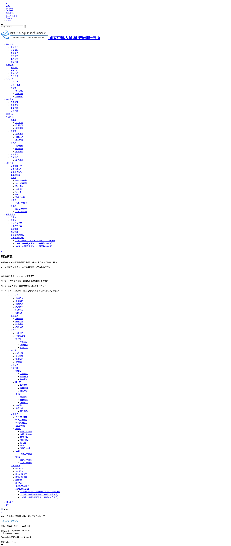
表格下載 (14, 157)
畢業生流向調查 (17, 238)
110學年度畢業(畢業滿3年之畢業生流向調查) (34, 243)
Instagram (9, 8)
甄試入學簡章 (21, 209)
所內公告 (9, 79)
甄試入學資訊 (21, 181)
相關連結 (19, 97)
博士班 (13, 120)
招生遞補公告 (16, 172)
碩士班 (13, 131)
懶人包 (18, 192)
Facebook (9, 10)
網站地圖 (9, 502)
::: (6, 3)
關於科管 (9, 44)
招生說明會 (15, 175)
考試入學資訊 (21, 183)
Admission (10, 18)
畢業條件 (19, 123)
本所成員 (9, 65)
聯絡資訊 (9, 13)
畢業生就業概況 (17, 235)
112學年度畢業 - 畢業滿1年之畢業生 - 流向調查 (35, 241)
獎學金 (13, 88)
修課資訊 (9, 117)
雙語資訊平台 (11, 16)
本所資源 (19, 94)
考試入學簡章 (21, 212)
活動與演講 (15, 85)
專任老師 (14, 68)
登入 (8, 505)
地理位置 (14, 59)
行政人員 (14, 76)
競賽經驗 (14, 111)
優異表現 (9, 99)
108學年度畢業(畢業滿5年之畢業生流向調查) (34, 246)
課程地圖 (19, 128)
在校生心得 (20, 197)
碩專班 (13, 143)
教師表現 (14, 102)
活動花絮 (9, 114)
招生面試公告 (16, 169)
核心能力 (14, 56)
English (9, 20)
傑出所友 (14, 217)
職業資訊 (14, 229)
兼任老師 (14, 70)
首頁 (8, 6)
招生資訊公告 (16, 166)
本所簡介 (14, 47)
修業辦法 (19, 125)
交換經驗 (14, 108)
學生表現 (14, 105)
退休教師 (14, 73)
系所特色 (14, 53)
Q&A (17, 194)
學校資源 (19, 91)
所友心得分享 (16, 223)
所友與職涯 (10, 215)
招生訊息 (9, 163)
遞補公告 (19, 189)
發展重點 (14, 50)
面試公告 (19, 186)
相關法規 (14, 154)
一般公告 (14, 82)
